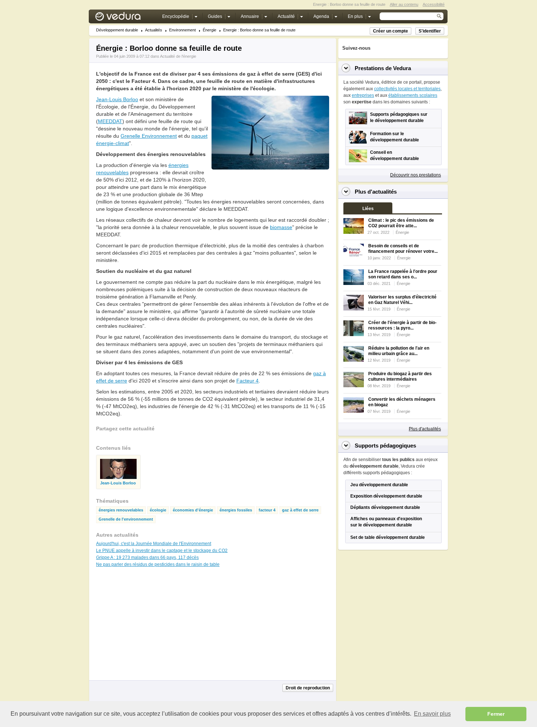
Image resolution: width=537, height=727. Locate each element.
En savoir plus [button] (432, 714)
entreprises (363, 95)
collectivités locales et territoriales (407, 88)
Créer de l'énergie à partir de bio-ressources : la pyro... (402, 325)
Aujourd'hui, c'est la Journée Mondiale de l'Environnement (153, 543)
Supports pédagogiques (385, 445)
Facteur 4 (247, 381)
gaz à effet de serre (300, 510)
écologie (158, 510)
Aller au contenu (404, 4)
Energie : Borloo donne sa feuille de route (259, 30)
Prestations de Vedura (383, 68)
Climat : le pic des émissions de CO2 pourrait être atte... (401, 223)
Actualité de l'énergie (178, 56)
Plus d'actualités (425, 429)
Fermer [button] (495, 714)
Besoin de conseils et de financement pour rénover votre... (403, 248)
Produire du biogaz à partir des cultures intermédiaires (400, 376)
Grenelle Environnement (149, 136)
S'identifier (430, 31)
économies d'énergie (193, 510)
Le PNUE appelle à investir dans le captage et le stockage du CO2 (162, 550)
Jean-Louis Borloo (117, 99)
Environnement (182, 30)
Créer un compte (390, 31)
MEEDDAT (110, 121)
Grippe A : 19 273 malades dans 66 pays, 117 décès (147, 557)
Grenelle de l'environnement (126, 519)
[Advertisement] (270, 186)
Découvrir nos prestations (415, 175)
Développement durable (117, 30)
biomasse (281, 227)
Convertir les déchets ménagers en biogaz (401, 402)
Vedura (127, 18)
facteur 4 (267, 510)
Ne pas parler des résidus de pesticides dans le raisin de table (158, 564)
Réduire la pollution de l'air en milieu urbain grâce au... (398, 351)
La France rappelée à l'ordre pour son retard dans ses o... (402, 274)
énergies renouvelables (121, 510)
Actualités (153, 30)
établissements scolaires (412, 95)
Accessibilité (434, 4)
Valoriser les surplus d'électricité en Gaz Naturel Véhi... (402, 299)
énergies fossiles (236, 510)
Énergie (209, 30)
